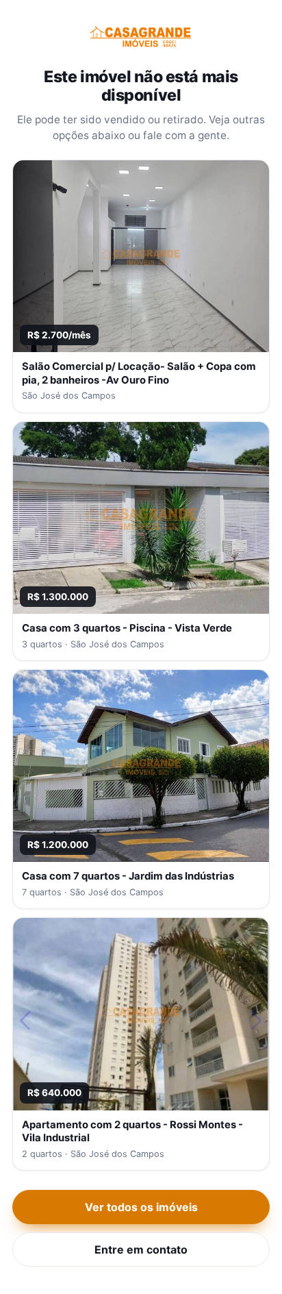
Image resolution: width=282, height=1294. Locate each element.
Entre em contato (141, 1249)
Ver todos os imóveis (141, 1207)
